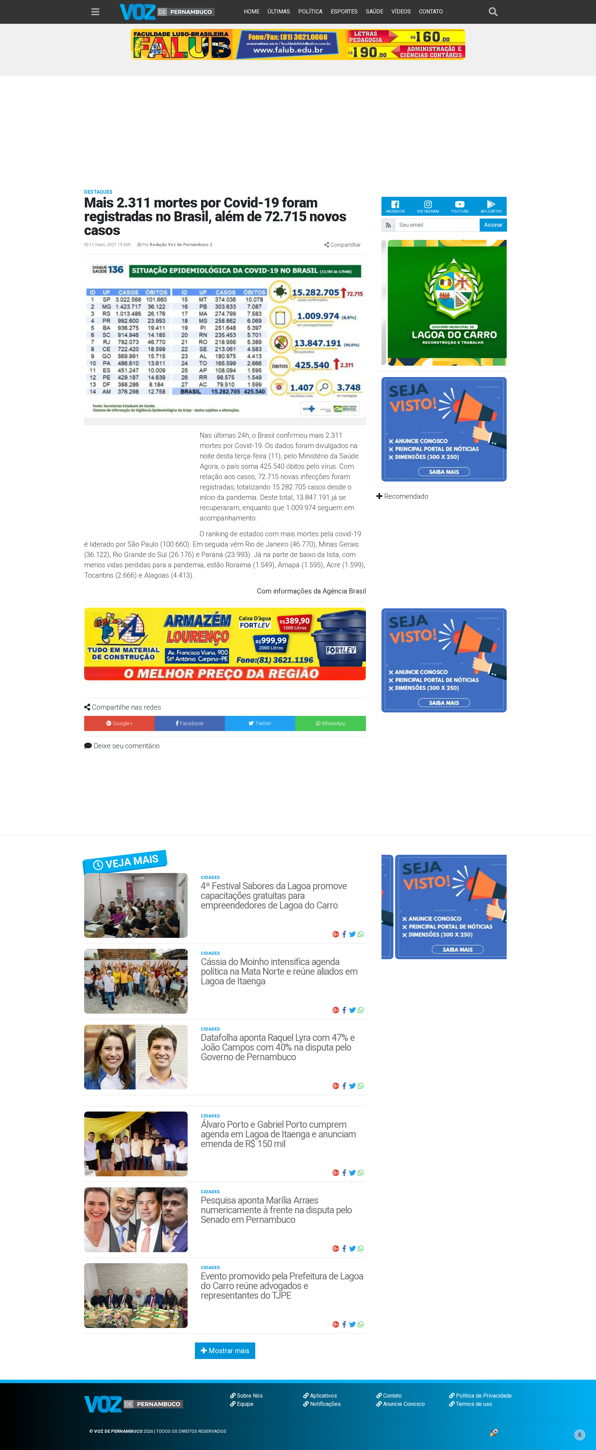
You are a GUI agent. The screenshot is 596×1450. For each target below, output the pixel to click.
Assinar (493, 225)
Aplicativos (323, 1395)
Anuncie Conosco (403, 1404)
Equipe (245, 1404)
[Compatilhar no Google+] (335, 934)
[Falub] (298, 44)
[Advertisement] (298, 127)
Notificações (325, 1404)
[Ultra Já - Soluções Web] (494, 1432)
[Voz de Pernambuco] (167, 11)
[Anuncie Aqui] (444, 429)
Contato (392, 1395)
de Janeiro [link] (271, 544)
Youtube (460, 211)
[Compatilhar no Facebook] (344, 934)
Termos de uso (473, 1404)
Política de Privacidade (483, 1395)
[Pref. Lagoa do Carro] (444, 302)
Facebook (395, 211)
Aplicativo (491, 211)
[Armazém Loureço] (225, 643)
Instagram (428, 211)
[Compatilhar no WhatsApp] (360, 934)
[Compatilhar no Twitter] (352, 934)
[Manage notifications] (579, 1434)
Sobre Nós (249, 1395)
